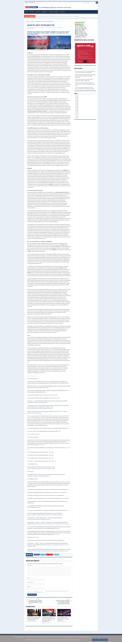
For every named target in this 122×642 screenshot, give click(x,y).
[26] (30, 248)
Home (27, 11)
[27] (44, 251)
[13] (31, 182)
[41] (49, 368)
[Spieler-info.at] (85, 53)
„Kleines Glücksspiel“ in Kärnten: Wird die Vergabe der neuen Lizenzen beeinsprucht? (48, 619)
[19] (37, 204)
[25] (44, 238)
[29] (41, 275)
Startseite (28, 21)
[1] (44, 92)
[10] (68, 163)
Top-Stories (32, 11)
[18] (46, 203)
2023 (77, 100)
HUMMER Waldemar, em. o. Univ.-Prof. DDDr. (36, 27)
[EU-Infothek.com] (32, 7)
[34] (52, 320)
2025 (77, 97)
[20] (59, 204)
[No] (120, 638)
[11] (68, 165)
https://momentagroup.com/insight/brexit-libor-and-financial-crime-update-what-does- (50, 550)
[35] (43, 321)
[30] (70, 275)
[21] (46, 212)
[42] (37, 371)
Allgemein (33, 21)
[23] (57, 221)
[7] (27, 148)
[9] (58, 162)
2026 (77, 96)
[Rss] (84, 3)
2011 (77, 117)
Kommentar (30, 565)
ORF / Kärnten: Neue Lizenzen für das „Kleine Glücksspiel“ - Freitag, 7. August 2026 (52, 16)
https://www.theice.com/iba (54, 398)
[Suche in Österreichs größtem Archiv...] (97, 3)
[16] (35, 200)
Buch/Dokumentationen (54, 11)
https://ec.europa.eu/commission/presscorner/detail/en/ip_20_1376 (41, 468)
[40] (28, 361)
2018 (77, 107)
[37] (56, 332)
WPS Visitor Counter (83, 37)
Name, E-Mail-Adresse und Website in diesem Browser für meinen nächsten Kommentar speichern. (48, 591)
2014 (77, 113)
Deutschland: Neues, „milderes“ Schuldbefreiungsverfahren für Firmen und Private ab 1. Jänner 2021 (35, 601)
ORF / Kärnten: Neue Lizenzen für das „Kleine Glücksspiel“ (63, 619)
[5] (55, 137)
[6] (42, 145)
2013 (77, 115)
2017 (77, 109)
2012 (77, 116)
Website (28, 586)
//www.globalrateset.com (34, 434)
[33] (50, 314)
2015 (77, 112)
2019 (77, 106)
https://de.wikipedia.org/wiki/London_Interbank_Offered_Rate (40, 408)
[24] (47, 233)
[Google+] (85, 3)
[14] (30, 185)
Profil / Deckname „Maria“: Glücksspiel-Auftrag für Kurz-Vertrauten (33, 619)
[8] (64, 153)
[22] (57, 218)
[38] (58, 348)
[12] (69, 173)
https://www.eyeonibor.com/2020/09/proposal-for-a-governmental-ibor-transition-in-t (52, 523)
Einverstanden (95, 639)
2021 (77, 103)
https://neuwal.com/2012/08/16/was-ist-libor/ (48, 395)
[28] (40, 263)
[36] (48, 330)
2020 (77, 104)
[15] (42, 193)
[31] (64, 278)
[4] (70, 125)
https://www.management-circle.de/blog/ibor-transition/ (38, 519)
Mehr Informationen (103, 639)
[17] (35, 203)
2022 (77, 101)
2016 (77, 110)
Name (28, 577)
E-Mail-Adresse (30, 582)
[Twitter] (88, 3)
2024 (77, 98)
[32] (31, 306)
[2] (31, 93)
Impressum (62, 11)
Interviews (38, 11)
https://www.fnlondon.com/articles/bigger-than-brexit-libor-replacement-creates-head (45, 514)
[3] (66, 112)
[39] (64, 351)
